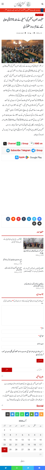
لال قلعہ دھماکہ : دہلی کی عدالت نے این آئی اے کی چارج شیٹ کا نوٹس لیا (24, 400)
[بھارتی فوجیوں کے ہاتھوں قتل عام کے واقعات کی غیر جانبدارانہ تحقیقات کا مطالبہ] (33, 274)
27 (22, 449)
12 (29, 440)
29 (10, 449)
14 (16, 440)
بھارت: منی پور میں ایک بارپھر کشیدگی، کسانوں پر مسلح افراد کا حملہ (26, 388)
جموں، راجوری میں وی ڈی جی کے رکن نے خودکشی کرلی (12, 261)
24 (40, 449)
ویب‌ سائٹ (40, 343)
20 (22, 444)
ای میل (41, 336)
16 (4, 440)
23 (4, 444)
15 (10, 440)
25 (35, 449)
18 (35, 444)
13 (22, 440)
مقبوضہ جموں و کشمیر (39, 15)
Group (25, 144)
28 (16, 449)
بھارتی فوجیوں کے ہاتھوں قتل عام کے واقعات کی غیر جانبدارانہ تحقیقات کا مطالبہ (33, 285)
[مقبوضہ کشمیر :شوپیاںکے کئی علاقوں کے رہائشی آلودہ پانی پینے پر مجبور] (33, 243)
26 (29, 449)
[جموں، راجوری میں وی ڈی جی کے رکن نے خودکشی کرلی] (12, 248)
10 (40, 440)
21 (16, 444)
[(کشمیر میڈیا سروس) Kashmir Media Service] (22, 4)
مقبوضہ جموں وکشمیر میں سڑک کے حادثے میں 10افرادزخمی (13, 269)
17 (40, 444)
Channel (12, 144)
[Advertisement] (22, 187)
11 (35, 440)
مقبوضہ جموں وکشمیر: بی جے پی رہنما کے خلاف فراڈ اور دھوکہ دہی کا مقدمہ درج (23, 384)
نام (42, 328)
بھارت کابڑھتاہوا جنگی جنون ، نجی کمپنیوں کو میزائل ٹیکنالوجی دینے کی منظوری (24, 392)
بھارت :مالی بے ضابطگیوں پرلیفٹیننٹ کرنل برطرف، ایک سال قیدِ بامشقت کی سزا (20, 10)
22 (10, 444)
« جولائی (22, 461)
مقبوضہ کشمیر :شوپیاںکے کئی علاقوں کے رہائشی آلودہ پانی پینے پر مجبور (33, 252)
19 (29, 444)
